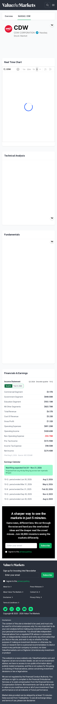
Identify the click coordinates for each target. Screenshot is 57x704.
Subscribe (45, 546)
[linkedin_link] (18, 609)
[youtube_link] (24, 609)
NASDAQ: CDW (24, 16)
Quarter (8, 386)
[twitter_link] (5, 609)
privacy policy (25, 552)
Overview (9, 16)
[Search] (47, 5)
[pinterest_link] (31, 609)
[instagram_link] (12, 609)
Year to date (17, 386)
